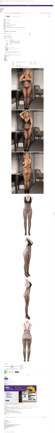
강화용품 (8, 23)
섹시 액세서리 (21, 27)
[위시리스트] (4, 55)
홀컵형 (6, 23)
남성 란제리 (24, 27)
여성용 (4, 21)
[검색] (27, 16)
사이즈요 (6, 379)
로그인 (49, 16)
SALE (4, 19)
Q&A (5, 58)
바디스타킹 (9, 27)
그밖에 (4, 29)
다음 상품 (7, 56)
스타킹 (17, 27)
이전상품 (5, 56)
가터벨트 (19, 27)
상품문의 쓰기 (6, 378)
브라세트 (14, 27)
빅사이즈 (5, 27)
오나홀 (4, 23)
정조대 (9, 23)
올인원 (12, 27)
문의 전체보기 (9, 378)
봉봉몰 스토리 (5, 428)
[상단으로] (54, 432)
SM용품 (4, 25)
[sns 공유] (4, 37)
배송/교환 (5, 59)
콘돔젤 (4, 28)
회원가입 (1, 11)
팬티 (15, 27)
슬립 (10, 27)
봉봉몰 (8, 16)
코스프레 (7, 27)
